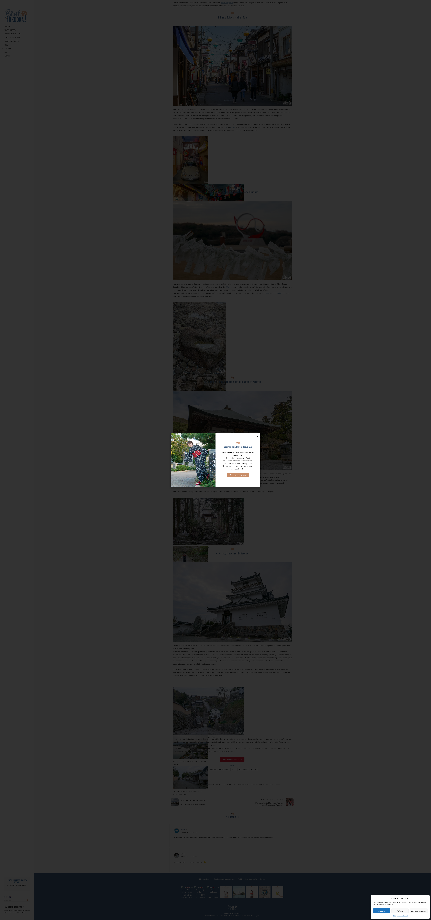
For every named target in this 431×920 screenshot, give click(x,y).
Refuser (400, 911)
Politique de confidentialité (400, 916)
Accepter (381, 911)
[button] (426, 898)
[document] (215, 460)
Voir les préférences (418, 911)
